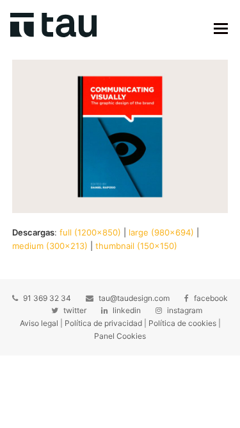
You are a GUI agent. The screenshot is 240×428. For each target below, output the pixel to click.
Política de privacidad (103, 323)
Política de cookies (182, 323)
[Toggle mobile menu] (221, 28)
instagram (184, 310)
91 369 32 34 (47, 298)
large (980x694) (161, 232)
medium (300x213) (50, 246)
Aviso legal (39, 323)
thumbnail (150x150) (136, 246)
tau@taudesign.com (134, 298)
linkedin (127, 310)
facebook (211, 298)
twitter (74, 310)
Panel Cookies (120, 336)
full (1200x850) (90, 232)
